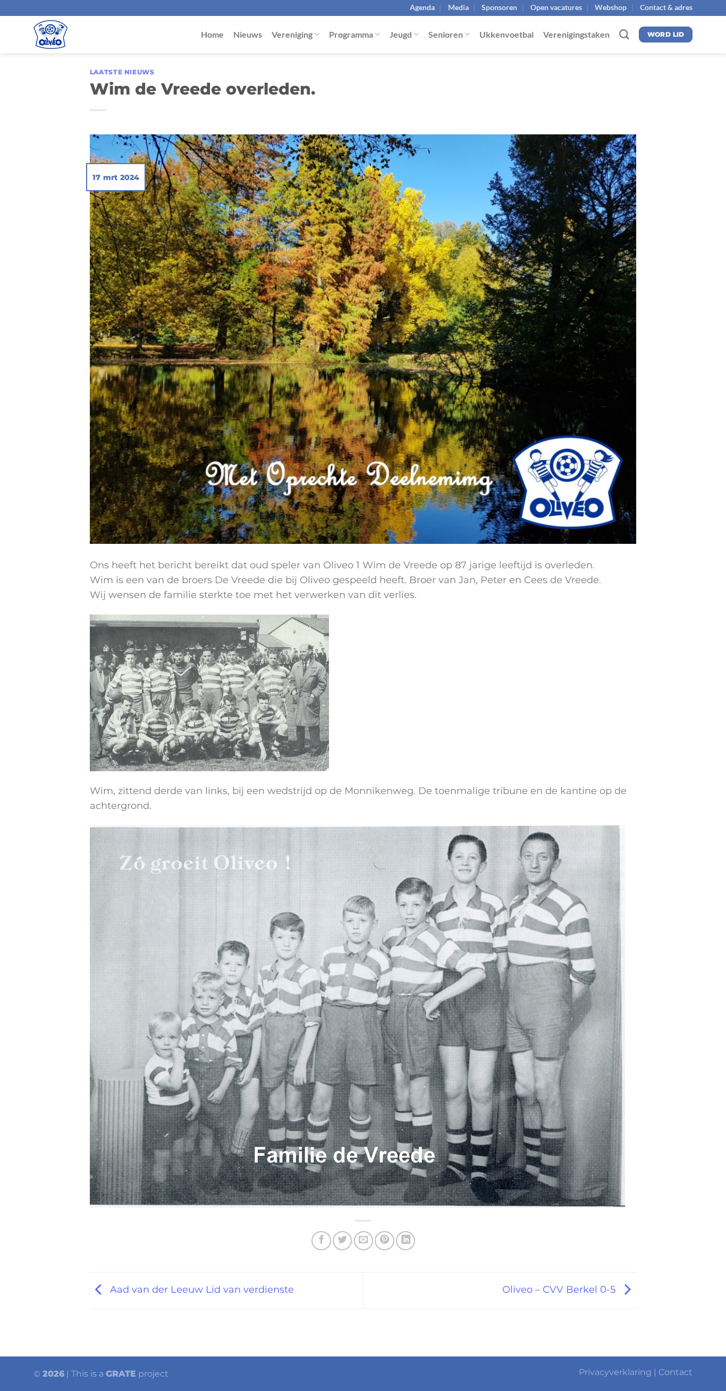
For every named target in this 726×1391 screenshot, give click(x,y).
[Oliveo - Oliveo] (86, 34)
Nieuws (247, 34)
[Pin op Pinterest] (384, 1240)
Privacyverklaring (615, 1372)
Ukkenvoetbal (506, 34)
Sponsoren (499, 7)
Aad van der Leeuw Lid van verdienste (200, 1289)
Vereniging (292, 34)
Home (212, 34)
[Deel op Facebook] (321, 1240)
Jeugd (401, 34)
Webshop (611, 7)
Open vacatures (556, 7)
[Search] (624, 34)
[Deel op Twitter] (342, 1240)
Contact (676, 1372)
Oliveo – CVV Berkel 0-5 (560, 1289)
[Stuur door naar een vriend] (363, 1240)
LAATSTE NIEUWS (122, 72)
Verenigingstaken (576, 34)
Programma (351, 34)
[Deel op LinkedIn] (405, 1240)
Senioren (445, 34)
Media (458, 7)
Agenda (422, 7)
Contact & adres (666, 7)
